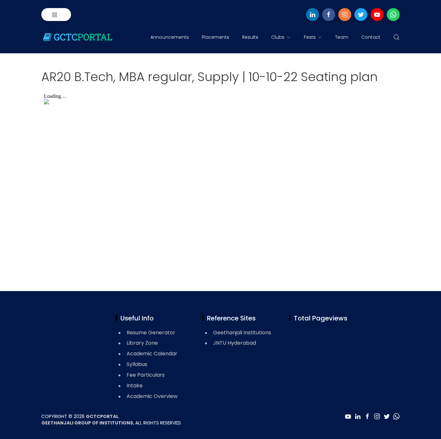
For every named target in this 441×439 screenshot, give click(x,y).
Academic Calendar (152, 353)
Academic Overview (152, 396)
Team (341, 37)
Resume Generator (151, 332)
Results (250, 37)
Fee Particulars (146, 375)
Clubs (277, 37)
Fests (310, 37)
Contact (370, 37)
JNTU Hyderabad (234, 343)
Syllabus (137, 364)
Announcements (169, 37)
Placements (215, 37)
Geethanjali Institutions (242, 332)
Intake (135, 385)
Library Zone (142, 343)
